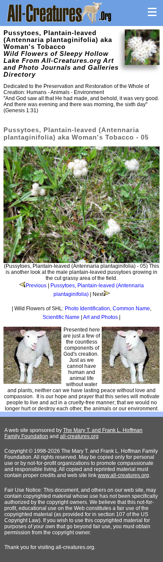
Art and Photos (100, 317)
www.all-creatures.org (123, 475)
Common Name (131, 308)
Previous (36, 286)
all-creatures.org (79, 436)
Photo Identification (87, 308)
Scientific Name (61, 317)
